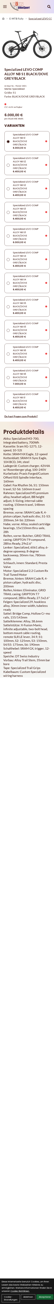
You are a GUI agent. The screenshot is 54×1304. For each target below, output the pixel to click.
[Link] (5, 6)
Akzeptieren (45, 1296)
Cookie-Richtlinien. (20, 1291)
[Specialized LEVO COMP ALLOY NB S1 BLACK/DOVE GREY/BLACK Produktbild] (27, 44)
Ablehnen (28, 1296)
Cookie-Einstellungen (10, 1298)
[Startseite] (3, 18)
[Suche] (49, 6)
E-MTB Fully (16, 18)
